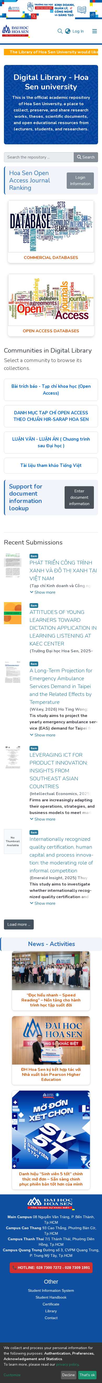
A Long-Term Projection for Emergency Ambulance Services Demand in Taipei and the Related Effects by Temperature (61, 686)
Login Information (80, 181)
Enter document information (79, 497)
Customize (12, 1374)
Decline (68, 1374)
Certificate (51, 1304)
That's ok (87, 1374)
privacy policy (67, 1364)
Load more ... (18, 924)
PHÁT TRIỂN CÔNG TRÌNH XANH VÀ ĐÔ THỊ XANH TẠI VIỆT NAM (63, 570)
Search (88, 157)
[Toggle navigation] (94, 31)
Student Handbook (51, 1297)
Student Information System (51, 1290)
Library (51, 1311)
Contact (51, 1318)
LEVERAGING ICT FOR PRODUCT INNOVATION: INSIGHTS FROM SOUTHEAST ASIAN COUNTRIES (59, 770)
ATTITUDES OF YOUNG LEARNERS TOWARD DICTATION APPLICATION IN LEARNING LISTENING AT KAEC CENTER (63, 628)
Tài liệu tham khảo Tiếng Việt (51, 465)
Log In (78, 31)
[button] (67, 31)
